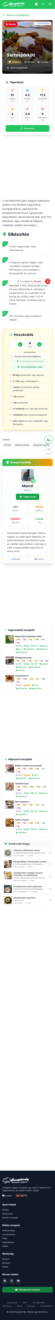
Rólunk (19, 1306)
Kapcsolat (31, 1306)
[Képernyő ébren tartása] (49, 449)
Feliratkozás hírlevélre (29, 1289)
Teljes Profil (29, 496)
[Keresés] (43, 4)
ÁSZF (25, 1303)
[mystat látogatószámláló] (8, 1196)
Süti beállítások (46, 1306)
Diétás (5, 1246)
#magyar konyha (41, 445)
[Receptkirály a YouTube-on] (18, 1281)
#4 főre (7, 445)
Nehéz (5, 1267)
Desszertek (7, 1214)
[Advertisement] (27, 166)
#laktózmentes (22, 445)
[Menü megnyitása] (50, 4)
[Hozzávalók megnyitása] (49, 439)
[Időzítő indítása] (47, 281)
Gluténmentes (8, 1230)
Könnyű (5, 1259)
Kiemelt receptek (10, 1217)
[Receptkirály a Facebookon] (4, 1281)
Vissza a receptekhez (17, 15)
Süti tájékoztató (38, 1303)
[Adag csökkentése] (20, 344)
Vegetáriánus (8, 1242)
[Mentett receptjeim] (36, 4)
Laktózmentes (8, 1234)
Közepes (6, 1263)
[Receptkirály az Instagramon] (11, 1281)
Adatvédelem (12, 1303)
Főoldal (5, 1210)
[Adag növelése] (39, 344)
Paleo (4, 1238)
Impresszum (7, 1306)
